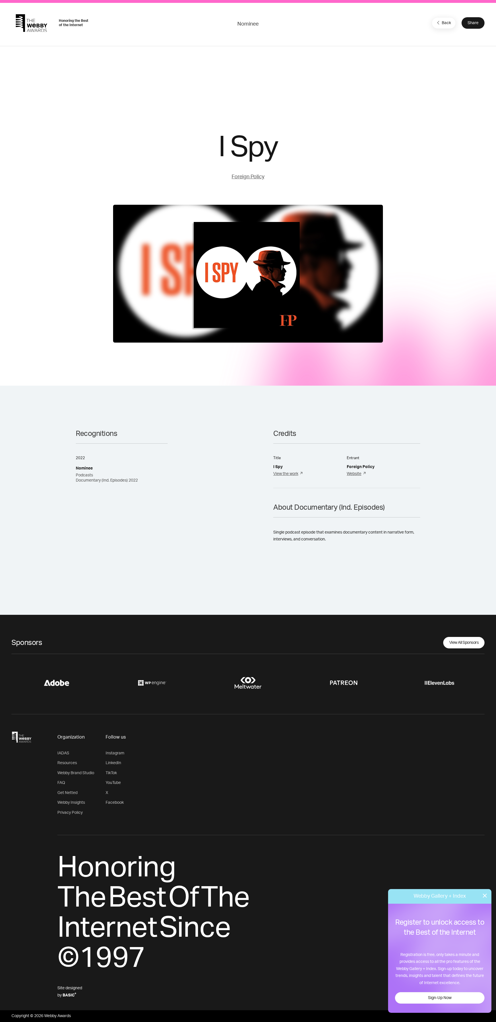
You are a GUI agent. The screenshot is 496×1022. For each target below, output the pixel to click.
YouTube (113, 783)
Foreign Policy (248, 176)
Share (473, 23)
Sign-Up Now (440, 998)
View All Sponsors (464, 643)
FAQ (61, 783)
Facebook (115, 803)
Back (446, 23)
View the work (285, 474)
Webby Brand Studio (75, 773)
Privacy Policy (70, 813)
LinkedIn (113, 763)
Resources (67, 763)
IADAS (63, 753)
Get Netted (67, 793)
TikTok (111, 773)
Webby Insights (71, 803)
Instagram (115, 753)
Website (354, 474)
